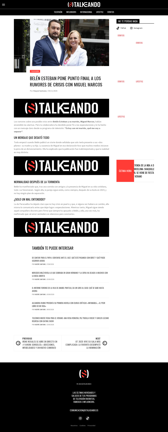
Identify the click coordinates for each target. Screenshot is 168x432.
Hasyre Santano (40, 91)
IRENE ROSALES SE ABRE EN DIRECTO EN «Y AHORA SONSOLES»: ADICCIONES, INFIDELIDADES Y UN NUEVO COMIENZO (39, 343)
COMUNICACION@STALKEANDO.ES (84, 410)
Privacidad (91, 425)
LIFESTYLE (139, 81)
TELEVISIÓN (35, 71)
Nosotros (74, 425)
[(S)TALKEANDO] (84, 4)
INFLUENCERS (71, 12)
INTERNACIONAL (86, 12)
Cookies (83, 425)
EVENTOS (121, 35)
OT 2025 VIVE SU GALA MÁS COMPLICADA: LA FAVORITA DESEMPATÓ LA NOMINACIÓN (83, 343)
